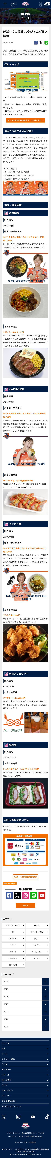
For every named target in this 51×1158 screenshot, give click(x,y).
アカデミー (36, 945)
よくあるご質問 (24, 1136)
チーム (36, 925)
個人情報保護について (29, 1133)
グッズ (36, 938)
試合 (13, 932)
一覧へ (25, 905)
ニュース (5, 1043)
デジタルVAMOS (9, 1101)
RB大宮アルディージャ (11, 1106)
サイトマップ (12, 1136)
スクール (12, 951)
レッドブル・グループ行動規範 (25, 1142)
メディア (36, 958)
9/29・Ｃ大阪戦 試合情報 (25, 876)
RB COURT (13, 965)
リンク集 (41, 1133)
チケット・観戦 (37, 932)
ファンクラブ (13, 938)
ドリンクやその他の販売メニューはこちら (24, 120)
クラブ (13, 945)
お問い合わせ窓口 (37, 1136)
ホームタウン (36, 951)
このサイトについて (13, 1133)
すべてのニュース (13, 925)
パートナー (12, 958)
